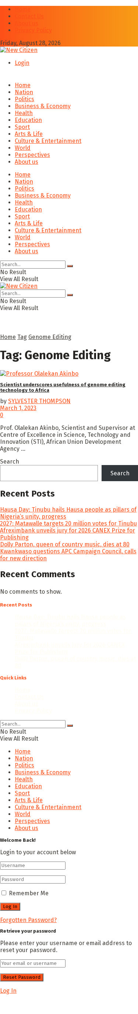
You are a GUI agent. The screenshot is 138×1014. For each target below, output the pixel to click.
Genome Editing (49, 336)
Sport (22, 126)
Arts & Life (29, 133)
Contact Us (29, 16)
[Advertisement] (59, 1003)
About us (26, 23)
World (23, 147)
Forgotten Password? (28, 920)
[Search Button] (70, 266)
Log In (8, 990)
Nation (24, 92)
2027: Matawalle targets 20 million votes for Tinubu (68, 523)
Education (28, 120)
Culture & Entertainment (48, 140)
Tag (22, 336)
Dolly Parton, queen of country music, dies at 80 (65, 544)
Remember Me (29, 893)
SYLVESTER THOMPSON (39, 401)
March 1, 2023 (18, 408)
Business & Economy (43, 106)
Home (23, 9)
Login (22, 62)
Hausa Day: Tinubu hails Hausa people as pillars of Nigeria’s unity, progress (70, 620)
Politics (24, 99)
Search (9, 461)
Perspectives (32, 154)
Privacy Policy (33, 30)
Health (24, 113)
